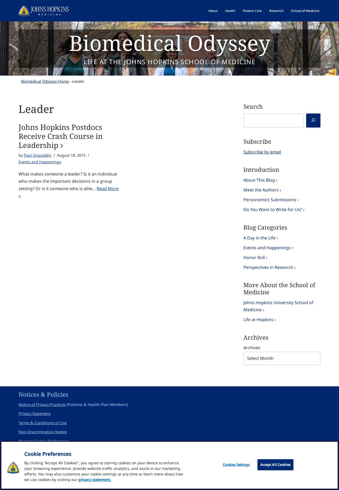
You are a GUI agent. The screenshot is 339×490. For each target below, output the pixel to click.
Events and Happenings (40, 161)
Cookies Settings (236, 464)
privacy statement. (94, 479)
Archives (251, 348)
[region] (169, 465)
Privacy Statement (35, 413)
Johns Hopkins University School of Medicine (278, 306)
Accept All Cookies (275, 464)
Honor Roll (254, 257)
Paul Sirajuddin (37, 155)
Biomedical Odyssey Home (45, 81)
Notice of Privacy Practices (42, 404)
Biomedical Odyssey (169, 42)
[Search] (313, 120)
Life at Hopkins (258, 319)
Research (276, 10)
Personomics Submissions (269, 200)
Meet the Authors (261, 190)
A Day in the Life (259, 238)
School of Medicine (305, 10)
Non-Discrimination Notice (43, 431)
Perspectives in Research (268, 267)
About (213, 10)
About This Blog (259, 180)
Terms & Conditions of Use (43, 422)
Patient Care (252, 10)
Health (230, 10)
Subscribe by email (262, 152)
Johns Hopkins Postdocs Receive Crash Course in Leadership (61, 136)
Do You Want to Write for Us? (272, 209)
